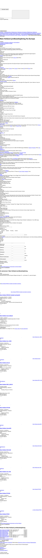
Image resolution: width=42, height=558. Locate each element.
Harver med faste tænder (10, 34)
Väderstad (23, 35)
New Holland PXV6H (5, 493)
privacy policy (17, 328)
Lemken (16, 35)
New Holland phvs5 (5, 362)
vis (1, 265)
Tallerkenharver (14, 32)
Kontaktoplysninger (9, 538)
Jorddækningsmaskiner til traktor (6, 33)
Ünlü (27, 35)
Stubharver (35, 32)
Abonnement (2, 327)
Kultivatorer (20, 32)
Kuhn (4, 35)
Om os (1, 538)
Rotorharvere (15, 33)
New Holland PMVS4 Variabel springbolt (10, 295)
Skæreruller (18, 34)
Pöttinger (19, 35)
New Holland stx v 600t (5, 341)
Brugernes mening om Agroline (24, 542)
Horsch (1, 35)
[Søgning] (20, 14)
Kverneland (7, 35)
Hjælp (4, 538)
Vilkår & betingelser (4, 542)
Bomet (38, 34)
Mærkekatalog (33, 542)
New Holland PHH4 (4, 514)
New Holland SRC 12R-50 (6, 384)
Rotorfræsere (34, 33)
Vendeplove (24, 32)
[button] (21, 25)
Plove (23, 33)
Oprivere (19, 33)
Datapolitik (10, 542)
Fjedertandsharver (27, 33)
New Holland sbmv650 (5, 428)
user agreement (24, 328)
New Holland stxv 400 (5, 471)
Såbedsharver (29, 32)
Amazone (35, 34)
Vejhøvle (4, 34)
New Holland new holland (6, 315)
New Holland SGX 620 (5, 450)
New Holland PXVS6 (5, 407)
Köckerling (12, 35)
